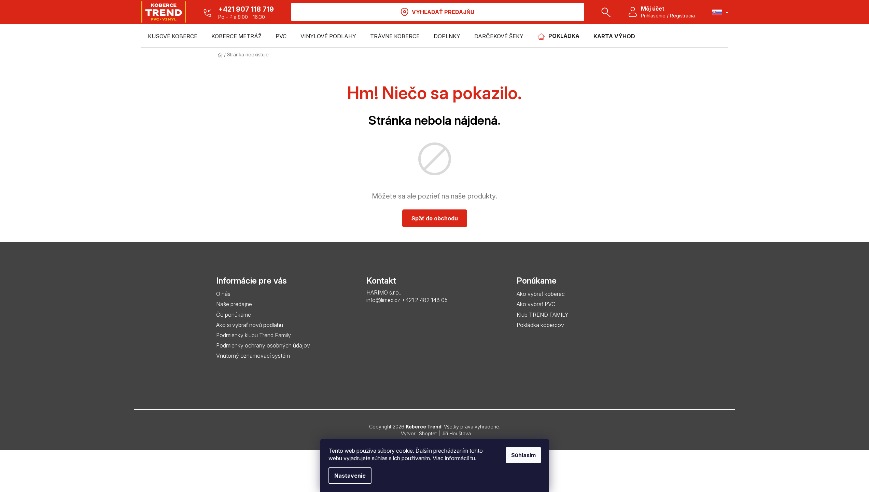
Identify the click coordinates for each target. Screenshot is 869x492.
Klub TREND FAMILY (543, 314)
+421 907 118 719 (246, 9)
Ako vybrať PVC (536, 304)
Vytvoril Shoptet (419, 433)
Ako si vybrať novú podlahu (249, 325)
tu (472, 458)
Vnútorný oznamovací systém (253, 355)
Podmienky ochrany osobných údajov (263, 345)
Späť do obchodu (434, 218)
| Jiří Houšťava (454, 433)
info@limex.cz (383, 300)
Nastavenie (350, 475)
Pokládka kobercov (540, 325)
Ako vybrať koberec (541, 293)
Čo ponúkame (233, 314)
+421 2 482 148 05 (425, 300)
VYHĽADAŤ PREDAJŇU (443, 12)
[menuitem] (172, 36)
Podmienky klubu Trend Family (253, 335)
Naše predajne (234, 304)
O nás (223, 293)
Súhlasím (523, 455)
